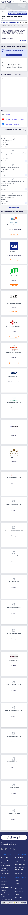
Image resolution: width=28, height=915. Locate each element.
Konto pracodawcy (20, 864)
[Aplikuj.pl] (14, 837)
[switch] (14, 55)
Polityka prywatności (20, 886)
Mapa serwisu (18, 897)
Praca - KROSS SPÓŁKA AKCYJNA (10, 22)
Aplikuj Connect (19, 891)
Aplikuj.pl (3, 25)
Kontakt (17, 883)
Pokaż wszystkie (14, 207)
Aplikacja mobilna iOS (6, 899)
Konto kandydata (5, 865)
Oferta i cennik (19, 857)
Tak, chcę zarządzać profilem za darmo (17, 13)
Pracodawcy (9, 25)
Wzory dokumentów (6, 887)
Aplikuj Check (18, 889)
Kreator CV (4, 881)
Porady (3, 863)
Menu (24, 1)
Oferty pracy (4, 857)
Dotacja (17, 894)
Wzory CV (4, 884)
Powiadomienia (5, 873)
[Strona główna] (6, 1)
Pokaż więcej (23, 40)
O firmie (17, 880)
